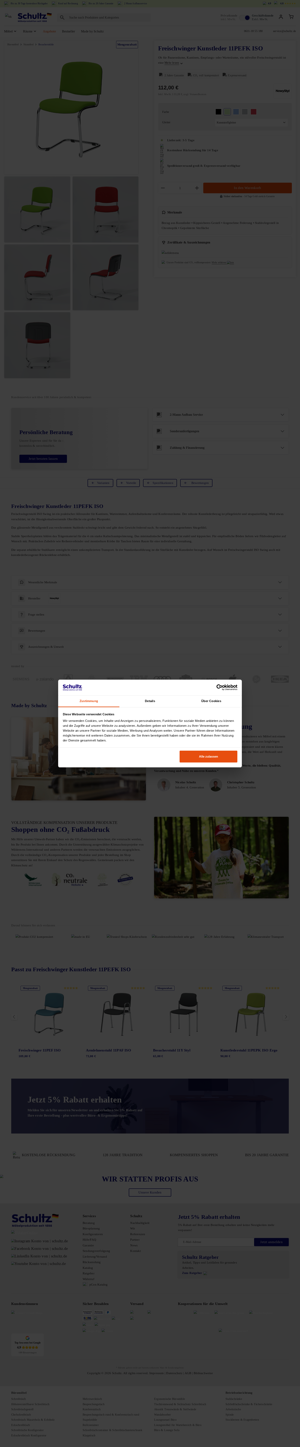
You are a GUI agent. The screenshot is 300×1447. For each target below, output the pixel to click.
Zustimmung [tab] (89, 701)
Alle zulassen (208, 756)
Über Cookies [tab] (211, 701)
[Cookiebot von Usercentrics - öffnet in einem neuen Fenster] (219, 688)
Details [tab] (150, 701)
